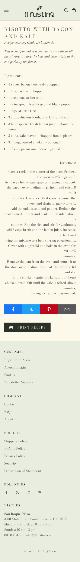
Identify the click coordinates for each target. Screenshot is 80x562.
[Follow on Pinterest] (40, 492)
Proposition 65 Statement (22, 470)
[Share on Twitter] (31, 309)
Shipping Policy (15, 441)
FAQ (7, 411)
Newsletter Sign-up (18, 382)
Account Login (15, 367)
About (8, 419)
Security (10, 463)
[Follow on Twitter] (17, 492)
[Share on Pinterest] (49, 309)
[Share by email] (67, 309)
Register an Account (19, 359)
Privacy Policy (14, 455)
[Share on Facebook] (13, 309)
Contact (10, 404)
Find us (9, 374)
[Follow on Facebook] (6, 492)
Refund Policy (14, 448)
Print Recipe (31, 327)
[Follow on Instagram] (28, 492)
